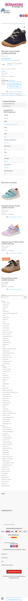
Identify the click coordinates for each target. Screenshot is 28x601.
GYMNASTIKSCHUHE (7, 357)
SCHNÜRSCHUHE (6, 371)
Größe (3, 64)
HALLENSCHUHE (6, 351)
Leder (5, 149)
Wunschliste (7, 12)
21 (9, 124)
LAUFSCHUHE (5, 359)
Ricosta (23, 95)
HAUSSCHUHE (5, 330)
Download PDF (12, 80)
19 (6, 124)
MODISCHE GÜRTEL (5, 471)
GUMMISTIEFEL (5, 340)
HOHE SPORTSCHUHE (7, 456)
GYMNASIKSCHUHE (6, 423)
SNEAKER (4, 367)
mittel (5, 155)
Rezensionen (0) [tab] (6, 106)
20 (7, 124)
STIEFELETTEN (5, 325)
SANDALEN (4, 319)
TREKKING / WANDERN (7, 458)
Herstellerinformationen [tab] (8, 103)
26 (17, 124)
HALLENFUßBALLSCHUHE (8, 353)
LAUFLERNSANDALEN (7, 437)
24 (14, 124)
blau (5, 136)
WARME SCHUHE (6, 435)
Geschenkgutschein (9, 543)
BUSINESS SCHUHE (6, 369)
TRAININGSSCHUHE (6, 361)
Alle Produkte (7, 23)
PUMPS (4, 309)
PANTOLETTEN (5, 317)
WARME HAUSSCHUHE (7, 332)
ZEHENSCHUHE (5, 323)
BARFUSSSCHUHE (6, 334)
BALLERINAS (5, 307)
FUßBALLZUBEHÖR (5, 485)
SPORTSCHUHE (5, 454)
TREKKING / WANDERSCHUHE (9, 413)
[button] (24, 27)
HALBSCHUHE (5, 305)
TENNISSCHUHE (6, 363)
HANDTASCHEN (4, 467)
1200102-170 (7, 143)
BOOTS (4, 386)
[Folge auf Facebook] (21, 16)
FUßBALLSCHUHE (6, 355)
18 (4, 124)
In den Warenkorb (14, 83)
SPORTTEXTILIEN (5, 477)
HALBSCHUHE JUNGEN (7, 429)
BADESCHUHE (5, 338)
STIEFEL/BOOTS (5, 328)
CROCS (4, 346)
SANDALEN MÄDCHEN (7, 444)
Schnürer (6, 161)
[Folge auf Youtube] (26, 16)
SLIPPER (4, 373)
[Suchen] (25, 297)
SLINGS (4, 321)
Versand (4, 74)
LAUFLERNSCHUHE (6, 427)
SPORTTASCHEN (5, 481)
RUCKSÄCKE (4, 483)
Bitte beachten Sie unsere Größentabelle (10, 60)
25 (15, 124)
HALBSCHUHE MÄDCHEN (8, 431)
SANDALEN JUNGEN (6, 442)
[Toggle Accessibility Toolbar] (3, 9)
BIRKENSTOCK (5, 344)
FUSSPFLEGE (4, 475)
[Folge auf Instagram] (23, 16)
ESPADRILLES (5, 311)
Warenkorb (7, 11)
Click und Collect (14, 86)
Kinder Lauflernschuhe (11, 95)
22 (10, 124)
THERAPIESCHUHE (6, 342)
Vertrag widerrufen (14, 572)
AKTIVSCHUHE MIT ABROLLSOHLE (10, 313)
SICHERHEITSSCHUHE (7, 336)
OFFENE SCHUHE (6, 302)
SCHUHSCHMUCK (5, 469)
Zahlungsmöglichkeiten (9, 524)
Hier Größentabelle (5, 58)
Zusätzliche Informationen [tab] (9, 101)
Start (2, 23)
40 (4, 173)
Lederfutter (6, 167)
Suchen (3, 295)
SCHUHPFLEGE (4, 473)
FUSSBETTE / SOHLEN (6, 479)
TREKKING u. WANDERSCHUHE (9, 348)
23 (12, 124)
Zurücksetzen (9, 65)
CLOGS (4, 315)
